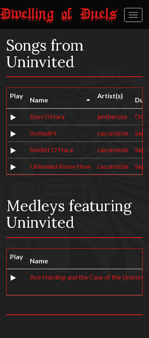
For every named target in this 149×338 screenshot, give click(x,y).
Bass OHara (47, 116)
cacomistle (112, 133)
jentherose (112, 116)
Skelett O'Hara (51, 149)
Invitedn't (43, 133)
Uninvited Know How (60, 166)
